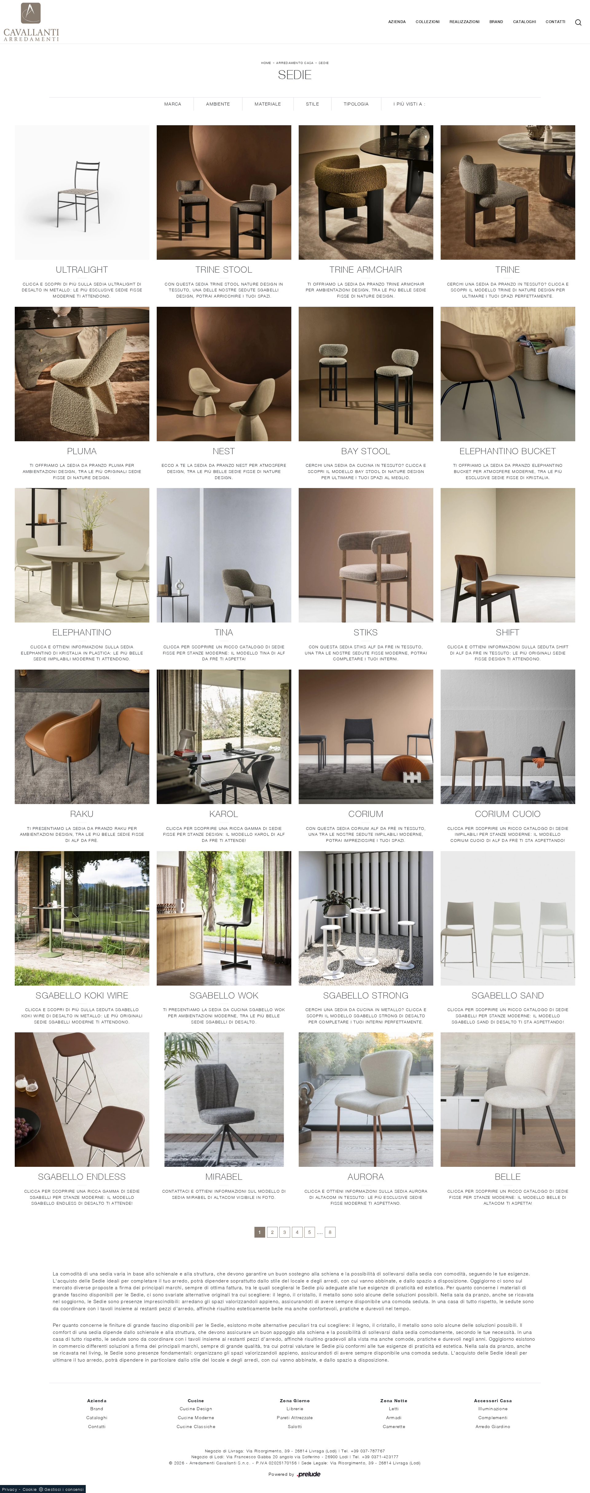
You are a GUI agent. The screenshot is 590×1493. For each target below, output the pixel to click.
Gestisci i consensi (64, 1489)
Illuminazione (493, 1408)
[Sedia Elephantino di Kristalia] (82, 555)
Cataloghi (524, 22)
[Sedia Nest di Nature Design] (224, 374)
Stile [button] (312, 103)
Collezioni (428, 22)
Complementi (493, 1417)
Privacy (9, 1489)
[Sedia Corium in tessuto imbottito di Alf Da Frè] (366, 737)
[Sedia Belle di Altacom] (508, 1099)
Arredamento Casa (294, 63)
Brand (496, 22)
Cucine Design (196, 1408)
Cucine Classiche (196, 1426)
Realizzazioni (465, 22)
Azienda (397, 22)
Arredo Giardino (493, 1426)
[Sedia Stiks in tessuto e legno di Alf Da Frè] (366, 555)
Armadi (394, 1417)
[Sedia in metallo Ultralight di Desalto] (82, 192)
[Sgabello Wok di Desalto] (224, 918)
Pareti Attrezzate (295, 1417)
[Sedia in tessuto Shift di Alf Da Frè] (508, 555)
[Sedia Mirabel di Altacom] (224, 1099)
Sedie (324, 63)
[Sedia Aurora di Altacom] (366, 1099)
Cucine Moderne (196, 1417)
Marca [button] (172, 103)
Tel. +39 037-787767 (363, 1450)
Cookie (30, 1489)
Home (266, 63)
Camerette (394, 1426)
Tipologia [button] (356, 103)
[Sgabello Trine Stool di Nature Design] (224, 192)
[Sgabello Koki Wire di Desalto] (82, 918)
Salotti (295, 1426)
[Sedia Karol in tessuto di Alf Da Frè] (224, 737)
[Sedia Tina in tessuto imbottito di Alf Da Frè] (224, 555)
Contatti (555, 22)
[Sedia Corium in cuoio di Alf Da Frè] (508, 737)
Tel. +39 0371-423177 (376, 1456)
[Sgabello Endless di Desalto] (82, 1099)
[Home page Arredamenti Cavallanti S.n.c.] (99, 21)
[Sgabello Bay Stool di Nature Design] (366, 374)
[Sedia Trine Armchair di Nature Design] (366, 192)
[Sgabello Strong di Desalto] (366, 918)
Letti (394, 1408)
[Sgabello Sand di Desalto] (508, 918)
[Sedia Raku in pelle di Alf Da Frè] (82, 737)
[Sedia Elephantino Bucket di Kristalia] (508, 374)
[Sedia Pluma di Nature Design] (82, 374)
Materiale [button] (268, 103)
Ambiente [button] (218, 103)
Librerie (295, 1408)
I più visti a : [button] (410, 103)
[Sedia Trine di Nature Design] (508, 192)
